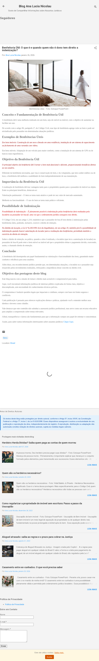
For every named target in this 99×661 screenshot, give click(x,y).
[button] (95, 48)
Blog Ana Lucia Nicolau (35, 6)
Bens (5, 338)
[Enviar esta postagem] (3, 333)
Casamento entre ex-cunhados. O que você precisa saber (32, 567)
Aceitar (49, 657)
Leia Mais (92, 465)
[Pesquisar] (95, 7)
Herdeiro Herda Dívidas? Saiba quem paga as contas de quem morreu (39, 442)
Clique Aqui (68, 322)
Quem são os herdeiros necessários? (21, 473)
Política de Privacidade (14, 604)
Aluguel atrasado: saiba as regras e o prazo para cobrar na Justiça (37, 537)
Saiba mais (59, 653)
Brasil (12, 343)
